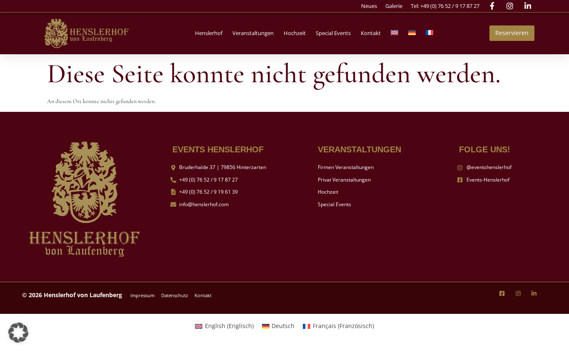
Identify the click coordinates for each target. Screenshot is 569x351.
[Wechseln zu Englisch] (394, 33)
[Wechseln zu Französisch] (429, 33)
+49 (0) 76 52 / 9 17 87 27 (449, 6)
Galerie (393, 6)
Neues (369, 6)
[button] (208, 33)
